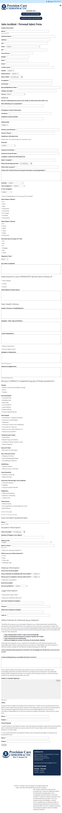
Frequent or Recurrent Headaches (13, 424)
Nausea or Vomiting (8, 474)
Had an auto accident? (9, 431)
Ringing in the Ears (8, 456)
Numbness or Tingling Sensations (12, 417)
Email (3, 64)
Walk (4, 228)
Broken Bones (6, 409)
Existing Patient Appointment (31, 18)
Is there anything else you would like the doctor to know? (18, 657)
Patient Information (7, 28)
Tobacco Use (6, 498)
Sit (3, 223)
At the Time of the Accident (9, 570)
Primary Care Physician (8, 129)
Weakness (5, 422)
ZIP (2, 50)
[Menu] (60, 5)
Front (4, 555)
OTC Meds (5, 213)
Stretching (5, 211)
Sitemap (22, 787)
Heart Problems (7, 444)
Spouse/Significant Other (9, 87)
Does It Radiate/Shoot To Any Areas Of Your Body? (17, 196)
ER (3, 250)
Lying (4, 230)
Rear (3, 558)
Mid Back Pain (6, 400)
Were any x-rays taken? (9, 580)
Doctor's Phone (6, 133)
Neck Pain (5, 402)
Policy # (3, 606)
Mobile (3, 57)
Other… (4, 252)
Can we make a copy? (9, 349)
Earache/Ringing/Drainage (10, 458)
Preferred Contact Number (9, 116)
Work (3, 60)
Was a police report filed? (10, 595)
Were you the (5, 540)
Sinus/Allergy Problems (9, 460)
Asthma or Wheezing (8, 495)
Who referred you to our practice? (11, 103)
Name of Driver (6, 545)
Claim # (3, 615)
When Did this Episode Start (10, 163)
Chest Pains (5, 437)
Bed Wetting (6, 508)
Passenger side (6, 562)
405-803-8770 (56, 1)
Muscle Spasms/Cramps (9, 412)
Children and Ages (6, 91)
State (3, 46)
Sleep (4, 233)
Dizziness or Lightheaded (10, 420)
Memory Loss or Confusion (10, 469)
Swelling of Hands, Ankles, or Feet (12, 442)
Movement (5, 208)
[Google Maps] (48, 1)
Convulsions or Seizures (9, 427)
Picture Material (6, 723)
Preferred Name (6, 36)
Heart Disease (6, 280)
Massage (5, 248)
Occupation (4, 80)
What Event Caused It (8, 167)
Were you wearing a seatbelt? (11, 550)
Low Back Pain (6, 398)
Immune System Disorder (10, 487)
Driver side (5, 560)
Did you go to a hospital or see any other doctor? (16, 577)
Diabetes (5, 485)
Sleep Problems (7, 466)
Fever (4, 390)
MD (3, 243)
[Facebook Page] (46, 1)
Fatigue (4, 392)
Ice (3, 201)
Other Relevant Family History (10, 290)
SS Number (4, 84)
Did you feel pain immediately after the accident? (16, 574)
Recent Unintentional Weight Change (13, 387)
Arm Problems (6, 405)
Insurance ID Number (7, 150)
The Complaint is (6, 186)
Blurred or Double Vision (10, 450)
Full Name (4, 113)
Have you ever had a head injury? (12, 429)
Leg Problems (6, 407)
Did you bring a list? (8, 346)
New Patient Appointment (31, 14)
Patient (3, 720)
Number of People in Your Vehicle (11, 535)
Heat (3, 204)
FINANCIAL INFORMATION (9, 136)
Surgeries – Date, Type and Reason (11, 321)
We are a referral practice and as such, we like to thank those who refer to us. (24, 100)
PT (3, 246)
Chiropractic (6, 218)
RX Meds (5, 215)
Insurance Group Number (9, 153)
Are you (3, 94)
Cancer (4, 287)
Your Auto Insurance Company (10, 601)
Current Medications (7, 333)
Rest (3, 206)
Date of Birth (5, 77)
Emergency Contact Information (11, 110)
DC (3, 241)
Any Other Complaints (8, 263)
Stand (4, 226)
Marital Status (5, 73)
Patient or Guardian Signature (10, 678)
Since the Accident (7, 583)
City (2, 43)
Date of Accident (6, 532)
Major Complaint (6, 160)
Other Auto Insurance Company (11, 609)
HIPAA (3, 702)
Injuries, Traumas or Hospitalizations (12, 308)
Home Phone (5, 53)
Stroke (4, 283)
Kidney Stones (6, 503)
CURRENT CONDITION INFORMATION (13, 157)
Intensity (4, 183)
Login (17, 787)
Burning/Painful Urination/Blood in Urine (14, 506)
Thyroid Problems (7, 483)
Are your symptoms (7, 586)
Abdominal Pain (7, 477)
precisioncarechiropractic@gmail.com (45, 763)
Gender (3, 70)
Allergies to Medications (8, 352)
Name (3, 31)
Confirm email (5, 67)
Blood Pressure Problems (10, 439)
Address (3, 40)
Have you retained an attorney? (12, 598)
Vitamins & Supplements (8, 366)
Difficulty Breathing (8, 493)
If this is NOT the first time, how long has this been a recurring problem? (23, 170)
